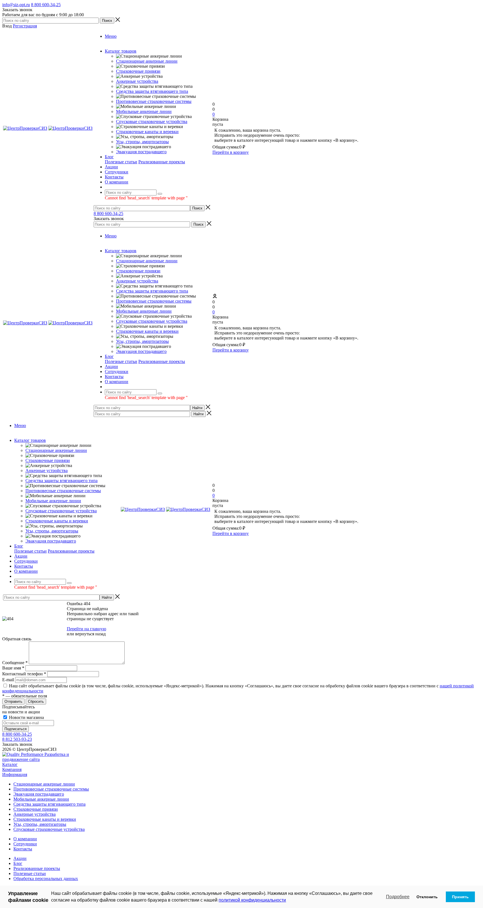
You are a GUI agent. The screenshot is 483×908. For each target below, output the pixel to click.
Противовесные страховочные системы (153, 101)
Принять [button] (460, 897)
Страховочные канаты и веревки (147, 131)
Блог (17, 863)
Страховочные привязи (138, 71)
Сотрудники (25, 843)
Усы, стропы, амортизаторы (142, 141)
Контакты (22, 848)
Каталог (10, 764)
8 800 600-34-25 (46, 4)
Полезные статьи (121, 161)
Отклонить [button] (427, 897)
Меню (111, 36)
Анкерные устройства (137, 81)
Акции (20, 858)
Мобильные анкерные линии (144, 111)
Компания (12, 769)
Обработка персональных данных (45, 878)
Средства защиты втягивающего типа (152, 91)
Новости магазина (26, 717)
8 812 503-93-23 (17, 739)
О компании (25, 838)
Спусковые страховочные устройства (151, 121)
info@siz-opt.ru (16, 4)
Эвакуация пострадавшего (141, 151)
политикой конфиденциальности (252, 900)
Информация (14, 774)
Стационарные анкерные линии (146, 61)
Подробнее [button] (397, 896)
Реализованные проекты (161, 161)
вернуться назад (90, 633)
